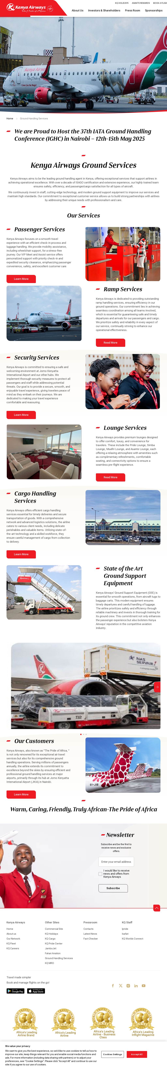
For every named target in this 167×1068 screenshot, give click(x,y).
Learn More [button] (21, 278)
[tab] (81, 734)
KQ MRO (49, 963)
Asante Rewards (141, 3)
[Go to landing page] (30, 11)
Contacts (88, 929)
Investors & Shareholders (104, 10)
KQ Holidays (121, 3)
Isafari (125, 934)
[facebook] (113, 986)
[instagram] (128, 986)
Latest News (90, 934)
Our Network (13, 938)
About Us (77, 10)
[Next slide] (157, 687)
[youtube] (144, 986)
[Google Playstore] (15, 991)
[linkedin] (136, 986)
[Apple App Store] (36, 991)
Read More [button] (110, 342)
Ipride (125, 929)
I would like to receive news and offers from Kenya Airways (116, 873)
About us (11, 934)
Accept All (136, 1054)
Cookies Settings (112, 1054)
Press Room (132, 10)
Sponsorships (153, 10)
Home (10, 118)
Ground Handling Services (59, 958)
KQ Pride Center (53, 943)
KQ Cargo (50, 938)
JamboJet (50, 948)
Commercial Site (54, 929)
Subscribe (113, 888)
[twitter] (121, 986)
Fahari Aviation (53, 953)
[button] (156, 908)
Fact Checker (91, 938)
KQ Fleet (11, 943)
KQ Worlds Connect (132, 938)
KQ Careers (13, 948)
